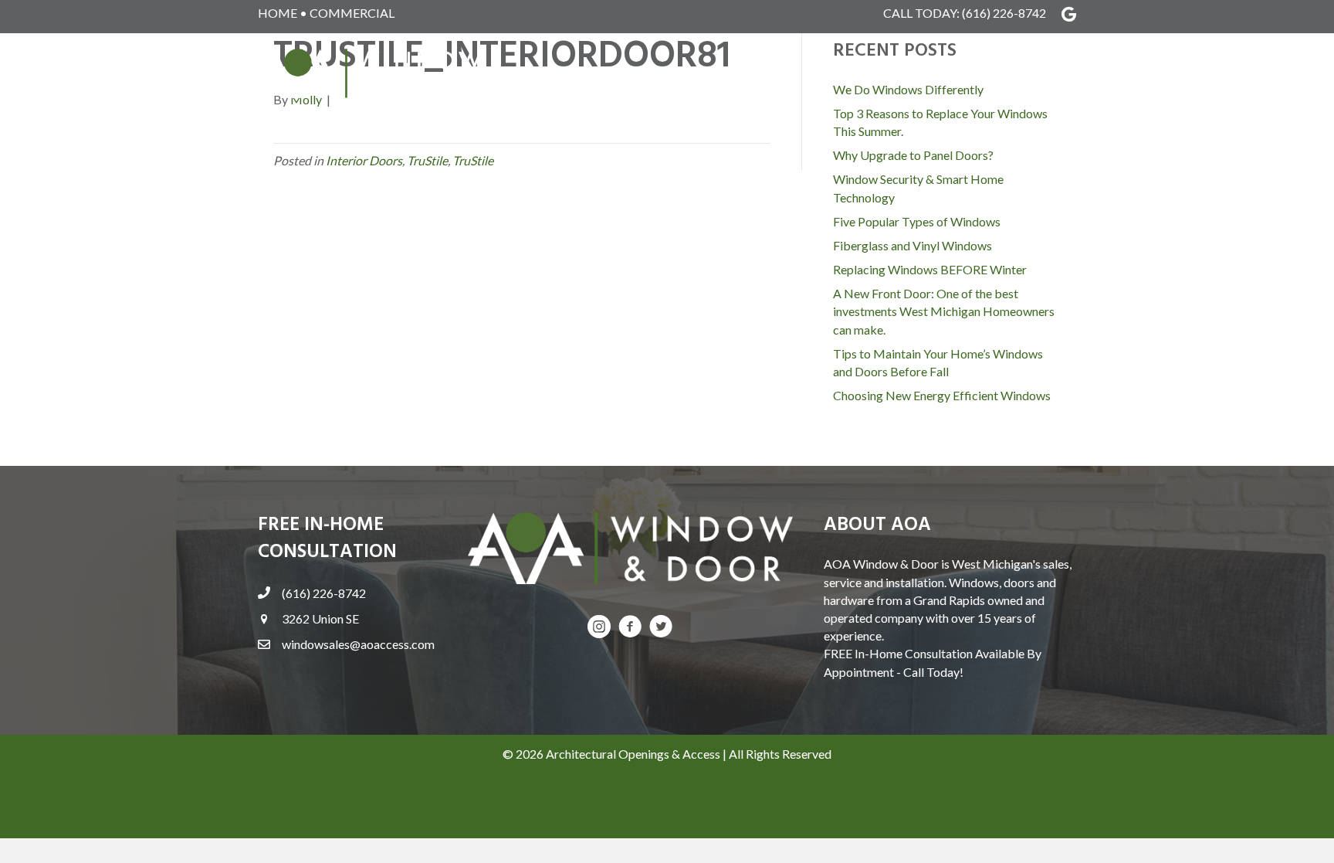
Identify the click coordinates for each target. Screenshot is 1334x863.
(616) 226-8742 (1004, 12)
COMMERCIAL (352, 12)
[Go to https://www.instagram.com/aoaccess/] (599, 627)
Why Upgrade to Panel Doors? (913, 155)
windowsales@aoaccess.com (358, 644)
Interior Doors (364, 160)
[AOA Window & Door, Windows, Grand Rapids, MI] (296, 804)
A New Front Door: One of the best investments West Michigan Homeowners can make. (944, 311)
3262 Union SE (320, 618)
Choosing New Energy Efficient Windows (942, 395)
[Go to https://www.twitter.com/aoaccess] (660, 627)
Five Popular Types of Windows (916, 221)
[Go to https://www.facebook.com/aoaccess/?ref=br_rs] (630, 627)
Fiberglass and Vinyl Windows (912, 245)
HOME (277, 12)
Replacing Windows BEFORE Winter (930, 269)
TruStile (427, 160)
